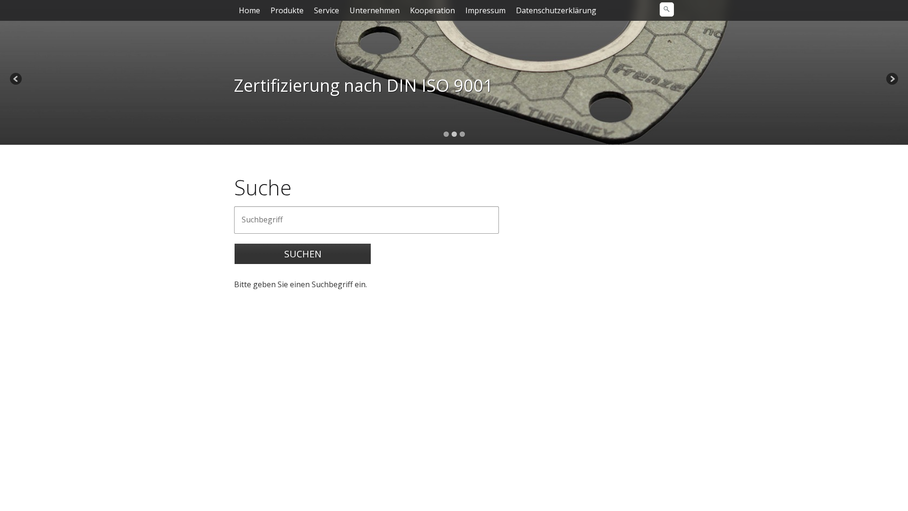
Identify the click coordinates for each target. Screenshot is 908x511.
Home (249, 10)
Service (326, 10)
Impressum (485, 10)
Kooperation (432, 10)
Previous (16, 79)
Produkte (287, 10)
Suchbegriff (257, 214)
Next (891, 79)
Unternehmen (374, 10)
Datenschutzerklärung (556, 10)
